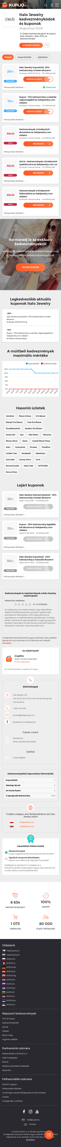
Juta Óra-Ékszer (34, 422)
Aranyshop (20, 447)
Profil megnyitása (22, 662)
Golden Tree (11, 453)
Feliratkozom (30, 267)
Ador (8, 447)
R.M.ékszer (40, 416)
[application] (30, 379)
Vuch (38, 459)
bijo (22, 435)
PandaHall (26, 453)
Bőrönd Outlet (12, 466)
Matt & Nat (28, 466)
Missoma (47, 435)
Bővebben (6, 643)
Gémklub (10, 416)
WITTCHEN (43, 466)
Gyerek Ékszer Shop (41, 441)
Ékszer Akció (11, 441)
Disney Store (25, 459)
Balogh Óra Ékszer (14, 422)
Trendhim (46, 447)
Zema (24, 441)
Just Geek (10, 459)
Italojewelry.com (27, 822)
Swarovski (10, 435)
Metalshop (40, 453)
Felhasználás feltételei (14, 87)
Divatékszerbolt (13, 428)
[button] (32, 363)
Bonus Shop (11, 472)
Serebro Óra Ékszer (33, 428)
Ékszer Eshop (25, 416)
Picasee (33, 447)
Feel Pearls (33, 435)
